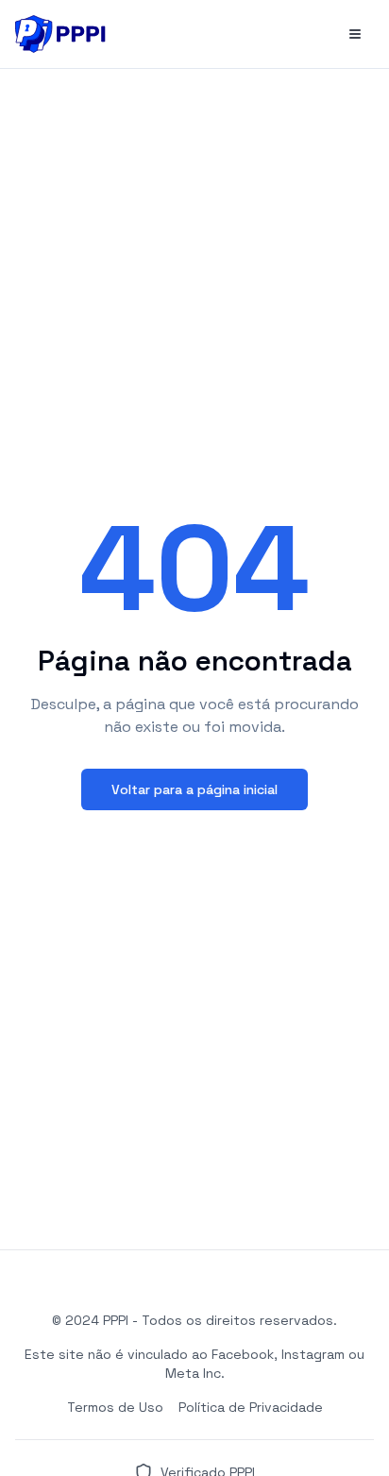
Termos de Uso (115, 1407)
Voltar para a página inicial (194, 789)
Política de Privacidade (250, 1407)
